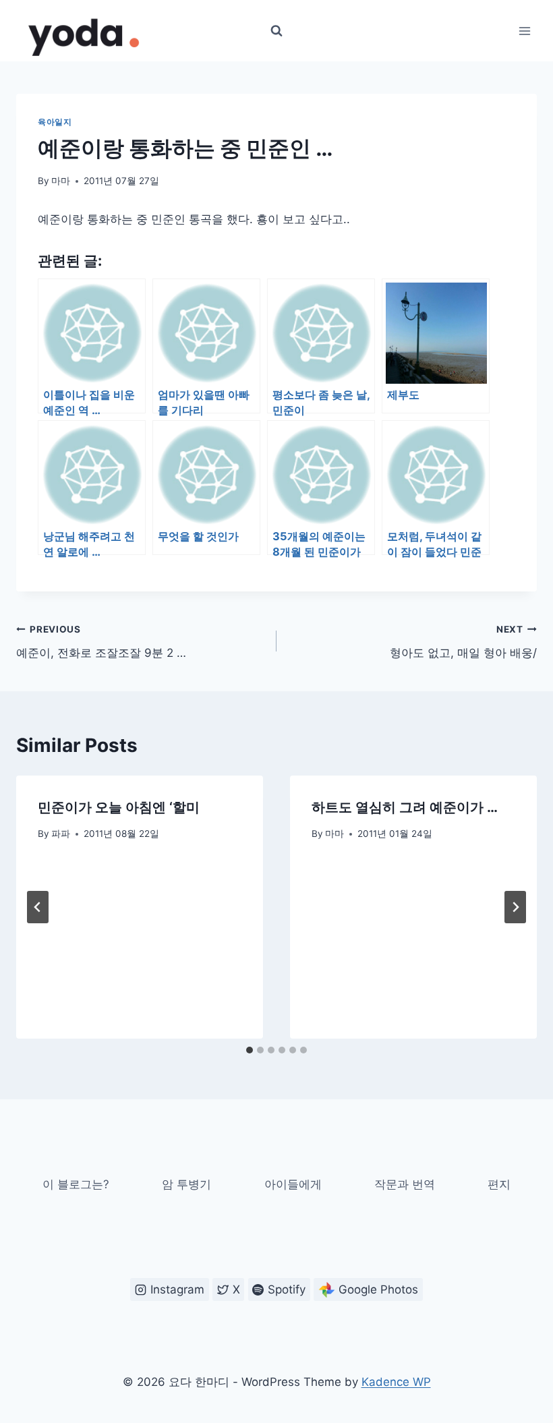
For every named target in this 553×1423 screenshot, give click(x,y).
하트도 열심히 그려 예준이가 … (405, 807)
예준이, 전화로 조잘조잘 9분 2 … (101, 642)
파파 (60, 833)
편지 (499, 1184)
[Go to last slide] (38, 907)
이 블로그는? (75, 1184)
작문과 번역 (404, 1184)
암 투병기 (186, 1184)
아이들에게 (293, 1184)
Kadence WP (396, 1382)
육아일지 (54, 122)
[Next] (515, 907)
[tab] (249, 1050)
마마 (60, 180)
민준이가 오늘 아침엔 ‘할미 (119, 807)
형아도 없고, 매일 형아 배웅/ (463, 642)
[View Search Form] (276, 31)
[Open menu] (524, 30)
